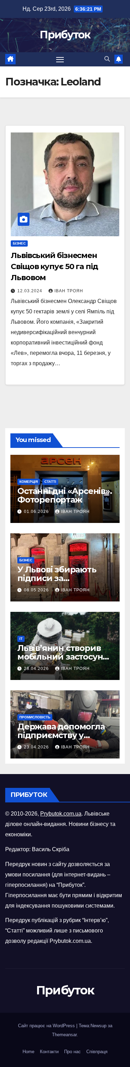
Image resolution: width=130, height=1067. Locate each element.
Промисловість (34, 717)
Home (28, 1051)
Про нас (72, 1051)
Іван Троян (68, 290)
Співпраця (96, 1051)
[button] (107, 59)
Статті (50, 482)
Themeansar (64, 1034)
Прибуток (65, 34)
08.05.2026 (37, 590)
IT (21, 639)
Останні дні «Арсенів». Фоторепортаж (64, 495)
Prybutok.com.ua (60, 814)
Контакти (49, 1051)
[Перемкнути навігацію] (60, 59)
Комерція (28, 482)
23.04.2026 (37, 747)
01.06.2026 (37, 511)
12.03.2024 (30, 290)
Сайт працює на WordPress (47, 1025)
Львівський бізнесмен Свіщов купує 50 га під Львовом (54, 266)
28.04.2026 (37, 668)
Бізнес (19, 243)
